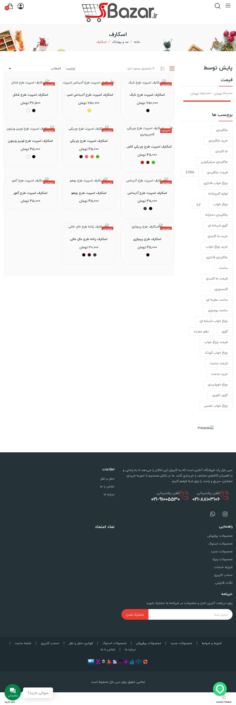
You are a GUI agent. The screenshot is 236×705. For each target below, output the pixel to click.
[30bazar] (206, 427)
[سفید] (28, 110)
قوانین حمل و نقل (81, 643)
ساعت (223, 268)
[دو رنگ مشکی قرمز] (89, 255)
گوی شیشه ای (218, 225)
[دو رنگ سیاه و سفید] (148, 255)
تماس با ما (107, 486)
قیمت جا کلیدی (217, 278)
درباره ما (109, 494)
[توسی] (145, 208)
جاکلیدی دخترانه (216, 215)
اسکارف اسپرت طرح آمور (30, 193)
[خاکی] (81, 156)
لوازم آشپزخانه (218, 193)
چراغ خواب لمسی (216, 406)
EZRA (190, 172)
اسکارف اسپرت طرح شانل (30, 94)
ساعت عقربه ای (217, 299)
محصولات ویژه (222, 559)
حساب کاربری (223, 574)
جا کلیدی (221, 151)
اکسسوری (221, 289)
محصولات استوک (220, 543)
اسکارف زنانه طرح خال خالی (88, 239)
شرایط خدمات (223, 567)
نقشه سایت (23, 643)
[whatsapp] (212, 514)
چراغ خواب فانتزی (216, 183)
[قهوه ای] (148, 162)
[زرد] (89, 110)
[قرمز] (142, 162)
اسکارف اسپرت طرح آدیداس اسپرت (89, 94)
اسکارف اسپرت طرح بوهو (88, 193)
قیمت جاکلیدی (217, 172)
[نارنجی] (92, 156)
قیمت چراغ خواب (216, 342)
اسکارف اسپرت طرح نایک (147, 94)
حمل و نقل (107, 478)
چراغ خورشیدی (218, 384)
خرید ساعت (219, 374)
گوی (225, 331)
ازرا (199, 204)
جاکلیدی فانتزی (217, 257)
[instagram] (225, 514)
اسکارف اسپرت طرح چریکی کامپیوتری (147, 146)
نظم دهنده (201, 331)
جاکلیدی (222, 130)
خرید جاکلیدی (218, 140)
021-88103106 (206, 499)
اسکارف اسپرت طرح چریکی (89, 141)
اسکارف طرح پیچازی (147, 239)
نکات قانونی (224, 582)
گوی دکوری (220, 395)
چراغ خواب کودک (216, 352)
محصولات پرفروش (220, 535)
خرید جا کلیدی (218, 236)
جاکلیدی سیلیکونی (214, 162)
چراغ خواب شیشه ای (214, 321)
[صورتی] (86, 156)
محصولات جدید (222, 551)
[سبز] (153, 162)
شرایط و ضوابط (211, 643)
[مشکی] (148, 110)
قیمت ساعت (219, 363)
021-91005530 (165, 499)
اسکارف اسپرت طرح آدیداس (147, 193)
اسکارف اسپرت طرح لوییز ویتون (30, 141)
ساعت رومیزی (218, 310)
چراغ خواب (220, 204)
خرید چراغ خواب (217, 246)
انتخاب (34, 68)
